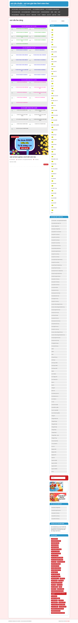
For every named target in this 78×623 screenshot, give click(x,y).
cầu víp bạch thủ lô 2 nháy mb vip (57, 270)
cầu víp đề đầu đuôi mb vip (56, 248)
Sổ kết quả (22, 14)
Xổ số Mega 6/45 (54, 376)
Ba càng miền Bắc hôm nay (56, 549)
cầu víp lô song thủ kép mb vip (57, 273)
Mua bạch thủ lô (62, 602)
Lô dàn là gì (61, 600)
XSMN (52, 37)
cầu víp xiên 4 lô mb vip (55, 284)
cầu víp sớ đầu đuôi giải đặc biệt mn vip (58, 334)
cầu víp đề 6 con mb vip (55, 237)
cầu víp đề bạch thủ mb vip (56, 245)
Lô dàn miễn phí (54, 602)
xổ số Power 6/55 (54, 76)
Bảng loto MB (54, 449)
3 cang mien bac (54, 538)
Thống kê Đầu (53, 149)
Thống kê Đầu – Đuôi (55, 435)
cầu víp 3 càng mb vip (55, 226)
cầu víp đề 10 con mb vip (56, 242)
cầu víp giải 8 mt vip (55, 298)
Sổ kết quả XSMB (54, 51)
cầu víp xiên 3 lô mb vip (55, 281)
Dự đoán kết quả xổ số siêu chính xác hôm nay (58, 593)
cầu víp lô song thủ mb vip (56, 276)
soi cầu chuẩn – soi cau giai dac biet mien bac (21, 9)
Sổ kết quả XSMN (54, 56)
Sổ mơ (59, 14)
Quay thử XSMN (54, 463)
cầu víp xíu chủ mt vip (55, 312)
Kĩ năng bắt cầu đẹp (55, 343)
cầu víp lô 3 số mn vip (55, 329)
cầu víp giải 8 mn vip (55, 326)
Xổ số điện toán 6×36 (55, 393)
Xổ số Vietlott (54, 373)
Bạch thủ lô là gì (55, 555)
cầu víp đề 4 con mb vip (55, 234)
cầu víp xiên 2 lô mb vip (55, 279)
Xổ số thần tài (53, 105)
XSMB (52, 32)
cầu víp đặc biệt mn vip (55, 323)
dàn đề (60, 586)
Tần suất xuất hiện (54, 168)
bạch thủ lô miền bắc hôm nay (57, 557)
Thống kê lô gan (53, 134)
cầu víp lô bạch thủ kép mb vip (57, 265)
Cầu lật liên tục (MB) (54, 115)
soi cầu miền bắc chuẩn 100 (38, 9)
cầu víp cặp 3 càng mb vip (56, 228)
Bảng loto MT (54, 454)
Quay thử (54, 14)
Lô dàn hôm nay (54, 600)
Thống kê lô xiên (54, 139)
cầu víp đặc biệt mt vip (55, 295)
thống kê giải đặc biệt (56, 610)
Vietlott (28, 14)
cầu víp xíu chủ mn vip (55, 340)
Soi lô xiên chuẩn (62, 606)
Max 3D (52, 81)
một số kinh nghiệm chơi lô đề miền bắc (23, 157)
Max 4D (53, 385)
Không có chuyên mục (55, 598)
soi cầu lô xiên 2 (55, 606)
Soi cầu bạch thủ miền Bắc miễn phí (58, 604)
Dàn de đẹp (53, 584)
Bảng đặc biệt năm (61, 561)
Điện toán (34, 14)
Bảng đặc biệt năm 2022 (56, 563)
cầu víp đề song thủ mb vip (56, 251)
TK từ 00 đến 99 (53, 173)
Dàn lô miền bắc (54, 586)
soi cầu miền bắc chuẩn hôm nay (52, 9)
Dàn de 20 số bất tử (55, 578)
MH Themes (68, 621)
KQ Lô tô (49, 14)
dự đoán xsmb (54, 596)
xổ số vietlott (53, 66)
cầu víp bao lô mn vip (55, 318)
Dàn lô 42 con (59, 584)
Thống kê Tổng (53, 163)
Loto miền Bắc (53, 178)
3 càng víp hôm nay (55, 547)
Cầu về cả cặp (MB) (55, 410)
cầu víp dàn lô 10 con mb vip (56, 231)
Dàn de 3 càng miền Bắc (56, 576)
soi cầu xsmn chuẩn (55, 315)
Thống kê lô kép (53, 144)
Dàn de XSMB (61, 580)
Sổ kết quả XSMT (54, 61)
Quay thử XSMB (53, 193)
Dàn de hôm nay (54, 580)
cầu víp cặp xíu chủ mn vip (56, 320)
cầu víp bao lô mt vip (55, 290)
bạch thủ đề (54, 561)
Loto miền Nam (53, 183)
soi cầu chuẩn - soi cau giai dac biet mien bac (24, 159)
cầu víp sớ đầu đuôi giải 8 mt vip (57, 304)
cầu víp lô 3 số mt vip (55, 301)
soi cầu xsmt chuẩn (55, 287)
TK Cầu (38, 14)
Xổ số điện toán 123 (54, 100)
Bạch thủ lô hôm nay (55, 551)
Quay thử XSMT (53, 202)
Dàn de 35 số (62, 578)
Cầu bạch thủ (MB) (54, 110)
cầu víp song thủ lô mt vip (56, 309)
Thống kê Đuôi (53, 154)
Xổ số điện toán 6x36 (54, 95)
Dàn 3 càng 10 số (54, 572)
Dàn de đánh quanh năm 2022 (57, 582)
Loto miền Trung (54, 188)
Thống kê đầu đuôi (54, 129)
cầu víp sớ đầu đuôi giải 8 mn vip (57, 332)
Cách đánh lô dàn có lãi (56, 570)
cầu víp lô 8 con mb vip (55, 262)
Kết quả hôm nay (15, 14)
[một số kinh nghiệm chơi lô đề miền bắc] (29, 154)
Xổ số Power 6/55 (54, 379)
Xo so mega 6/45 (54, 71)
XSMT (52, 42)
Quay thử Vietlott (54, 207)
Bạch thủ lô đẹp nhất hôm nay (57, 559)
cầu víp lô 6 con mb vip (55, 256)
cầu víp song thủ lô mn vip (56, 337)
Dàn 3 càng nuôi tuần (55, 574)
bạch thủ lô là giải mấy (56, 553)
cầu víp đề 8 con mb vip (55, 515)
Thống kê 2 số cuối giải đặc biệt (57, 608)
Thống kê (44, 14)
